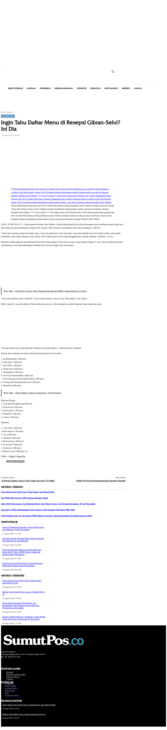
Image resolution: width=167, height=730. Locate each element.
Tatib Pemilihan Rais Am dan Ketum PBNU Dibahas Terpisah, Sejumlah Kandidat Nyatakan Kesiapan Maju (46, 516)
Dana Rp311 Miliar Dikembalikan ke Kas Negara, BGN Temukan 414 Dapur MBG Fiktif (38, 510)
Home (3, 112)
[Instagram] (7, 662)
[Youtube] (16, 662)
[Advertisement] (83, 100)
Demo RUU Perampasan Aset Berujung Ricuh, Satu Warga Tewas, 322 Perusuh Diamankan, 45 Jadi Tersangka (48, 504)
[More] (62, 141)
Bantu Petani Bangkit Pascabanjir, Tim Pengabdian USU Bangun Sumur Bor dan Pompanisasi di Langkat (20, 605)
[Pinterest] (43, 141)
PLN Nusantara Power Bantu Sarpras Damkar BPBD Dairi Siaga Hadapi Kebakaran (22, 564)
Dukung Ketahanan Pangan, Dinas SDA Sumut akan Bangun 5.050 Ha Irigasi (23, 528)
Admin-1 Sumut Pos (17, 456)
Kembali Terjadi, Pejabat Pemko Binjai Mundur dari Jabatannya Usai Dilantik (23, 539)
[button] (113, 71)
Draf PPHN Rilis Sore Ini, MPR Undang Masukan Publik (24, 498)
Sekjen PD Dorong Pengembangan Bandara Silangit (101, 481)
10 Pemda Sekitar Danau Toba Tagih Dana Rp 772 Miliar (28, 481)
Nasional (10, 112)
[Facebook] (24, 141)
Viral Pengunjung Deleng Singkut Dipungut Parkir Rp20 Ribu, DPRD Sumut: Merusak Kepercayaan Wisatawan (21, 552)
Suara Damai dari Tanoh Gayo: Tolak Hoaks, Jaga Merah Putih (27, 492)
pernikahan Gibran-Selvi (15, 461)
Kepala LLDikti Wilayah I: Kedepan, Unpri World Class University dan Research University (23, 618)
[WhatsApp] (52, 141)
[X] (34, 141)
